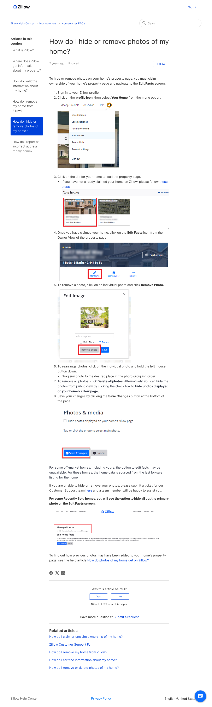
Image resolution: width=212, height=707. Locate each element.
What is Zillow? (23, 50)
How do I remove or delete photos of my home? (84, 668)
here (89, 490)
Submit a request (126, 617)
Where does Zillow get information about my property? (27, 65)
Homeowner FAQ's (73, 23)
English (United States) (182, 698)
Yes (98, 596)
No (120, 596)
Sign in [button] (192, 7)
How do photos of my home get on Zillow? (118, 560)
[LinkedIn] (63, 573)
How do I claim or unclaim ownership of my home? (86, 637)
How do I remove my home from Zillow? (25, 106)
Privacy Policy (101, 698)
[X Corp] (57, 573)
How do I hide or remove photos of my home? (25, 126)
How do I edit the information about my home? (25, 85)
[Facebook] (51, 573)
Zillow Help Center (22, 23)
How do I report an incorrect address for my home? (26, 146)
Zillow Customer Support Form (71, 644)
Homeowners (48, 23)
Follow (161, 63)
